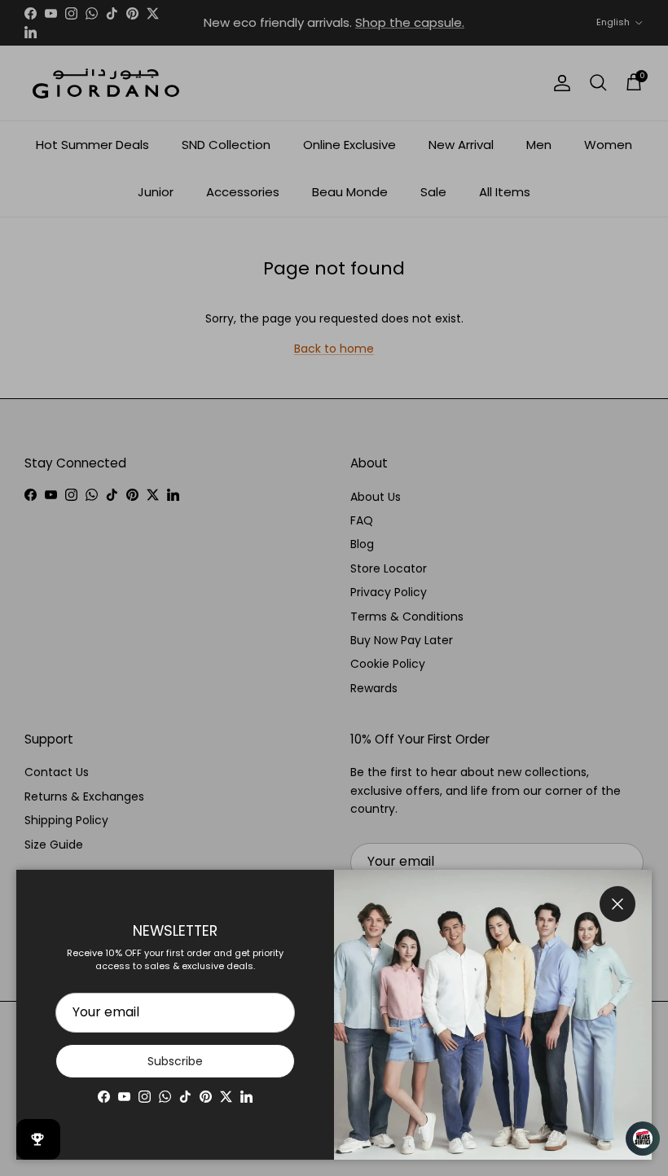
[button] (635, 1138)
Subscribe (175, 1061)
